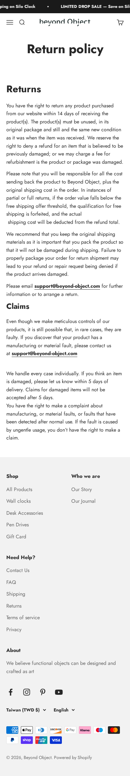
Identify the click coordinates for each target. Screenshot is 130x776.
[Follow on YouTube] (59, 692)
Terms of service (23, 617)
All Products (19, 489)
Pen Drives (17, 524)
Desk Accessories (24, 513)
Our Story (81, 489)
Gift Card (16, 536)
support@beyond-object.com (67, 286)
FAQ (11, 582)
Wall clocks (18, 501)
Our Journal (83, 501)
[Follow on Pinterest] (42, 692)
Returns (13, 605)
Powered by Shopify (73, 757)
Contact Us (17, 570)
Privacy (13, 629)
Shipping (15, 594)
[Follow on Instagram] (26, 692)
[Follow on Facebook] (10, 692)
